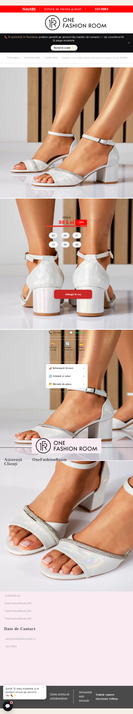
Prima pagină (13, 57)
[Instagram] (20, 660)
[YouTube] (33, 660)
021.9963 (101, 9)
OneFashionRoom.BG (18, 610)
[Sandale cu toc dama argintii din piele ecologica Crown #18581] (66, 196)
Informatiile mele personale (85, 696)
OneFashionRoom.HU (18, 618)
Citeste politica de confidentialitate (59, 696)
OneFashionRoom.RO (18, 603)
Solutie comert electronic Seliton (107, 696)
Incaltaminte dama (32, 57)
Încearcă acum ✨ (64, 47)
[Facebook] (7, 660)
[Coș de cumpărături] (126, 23)
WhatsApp (77, 332)
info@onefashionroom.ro (21, 638)
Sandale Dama (51, 57)
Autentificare (13, 595)
